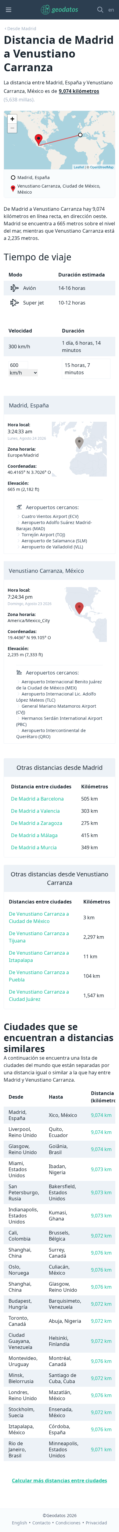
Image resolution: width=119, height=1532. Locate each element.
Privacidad (96, 1523)
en (111, 9)
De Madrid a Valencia (35, 811)
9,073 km (101, 1169)
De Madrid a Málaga (34, 835)
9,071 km (101, 1449)
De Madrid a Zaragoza (36, 823)
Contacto (41, 1523)
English (19, 1523)
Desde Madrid (21, 28)
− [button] (12, 128)
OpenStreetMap (102, 166)
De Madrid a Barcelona (37, 798)
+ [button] (12, 119)
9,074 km (101, 1115)
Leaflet (79, 166)
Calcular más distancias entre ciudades (59, 1480)
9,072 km (101, 1235)
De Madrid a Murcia (34, 847)
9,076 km (101, 1252)
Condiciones (68, 1523)
